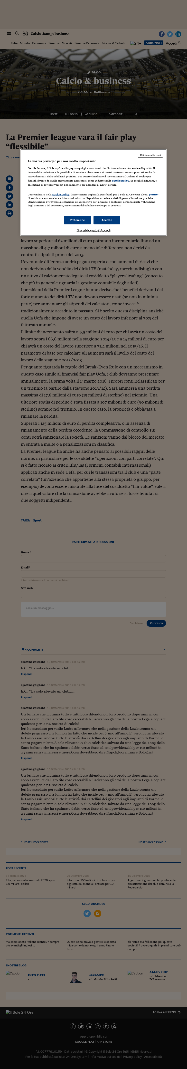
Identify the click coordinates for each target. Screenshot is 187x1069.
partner (154, 194)
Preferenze (77, 220)
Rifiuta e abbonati (150, 155)
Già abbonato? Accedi (94, 230)
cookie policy (120, 180)
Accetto (107, 220)
